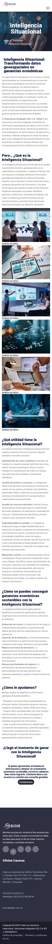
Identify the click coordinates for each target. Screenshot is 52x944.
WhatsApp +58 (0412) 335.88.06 (18, 896)
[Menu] (47, 8)
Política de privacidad (12, 935)
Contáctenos (26, 782)
